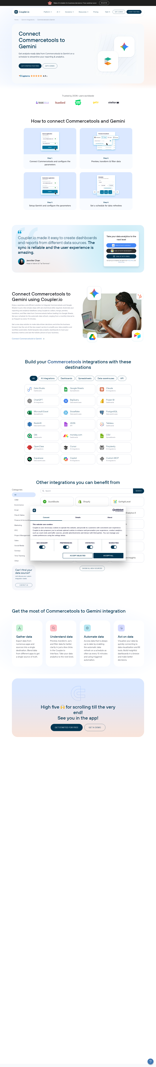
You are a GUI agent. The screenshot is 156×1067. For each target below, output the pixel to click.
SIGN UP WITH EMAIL (123, 256)
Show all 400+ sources (92, 568)
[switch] (66, 547)
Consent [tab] (46, 517)
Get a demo (119, 12)
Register (104, 3)
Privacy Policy (130, 260)
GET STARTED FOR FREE (66, 727)
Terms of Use (121, 262)
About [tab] (110, 517)
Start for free (134, 12)
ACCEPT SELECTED (77, 555)
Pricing (95, 12)
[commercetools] (108, 61)
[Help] (150, 1061)
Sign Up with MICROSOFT (123, 251)
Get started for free (30, 66)
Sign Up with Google (123, 245)
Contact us (24, 585)
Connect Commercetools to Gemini (27, 338)
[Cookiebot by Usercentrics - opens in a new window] (114, 510)
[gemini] (124, 46)
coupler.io (21, 12)
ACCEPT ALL (108, 555)
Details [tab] (78, 517)
